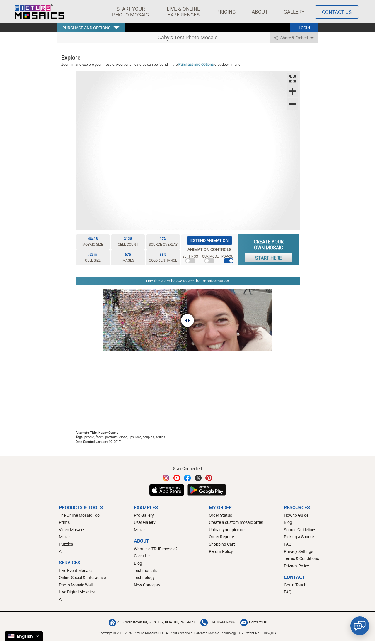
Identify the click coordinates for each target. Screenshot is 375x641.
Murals (65, 536)
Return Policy (221, 551)
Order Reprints (222, 536)
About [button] (260, 11)
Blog (138, 563)
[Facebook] (187, 478)
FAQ (288, 544)
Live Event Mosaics (76, 570)
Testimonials (145, 570)
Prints (64, 522)
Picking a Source (299, 536)
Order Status (220, 515)
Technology (144, 577)
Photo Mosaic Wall (76, 585)
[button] (130, 11)
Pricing (226, 11)
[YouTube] (176, 478)
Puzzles (66, 544)
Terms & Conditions (301, 558)
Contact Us (337, 12)
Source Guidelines (300, 529)
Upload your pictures (227, 529)
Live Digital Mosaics (77, 592)
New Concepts (147, 585)
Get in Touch (295, 585)
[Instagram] (166, 478)
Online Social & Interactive (82, 577)
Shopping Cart (222, 544)
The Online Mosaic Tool (79, 515)
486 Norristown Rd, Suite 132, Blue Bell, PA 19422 (156, 622)
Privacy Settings (298, 551)
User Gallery (145, 522)
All (61, 551)
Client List (143, 555)
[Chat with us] (359, 625)
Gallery (294, 11)
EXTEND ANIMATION (209, 240)
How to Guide (296, 515)
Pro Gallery (144, 515)
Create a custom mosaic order (236, 522)
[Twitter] (198, 478)
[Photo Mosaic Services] (39, 11)
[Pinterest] (208, 478)
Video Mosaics (72, 529)
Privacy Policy (296, 565)
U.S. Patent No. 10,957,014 (257, 633)
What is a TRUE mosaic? (156, 548)
